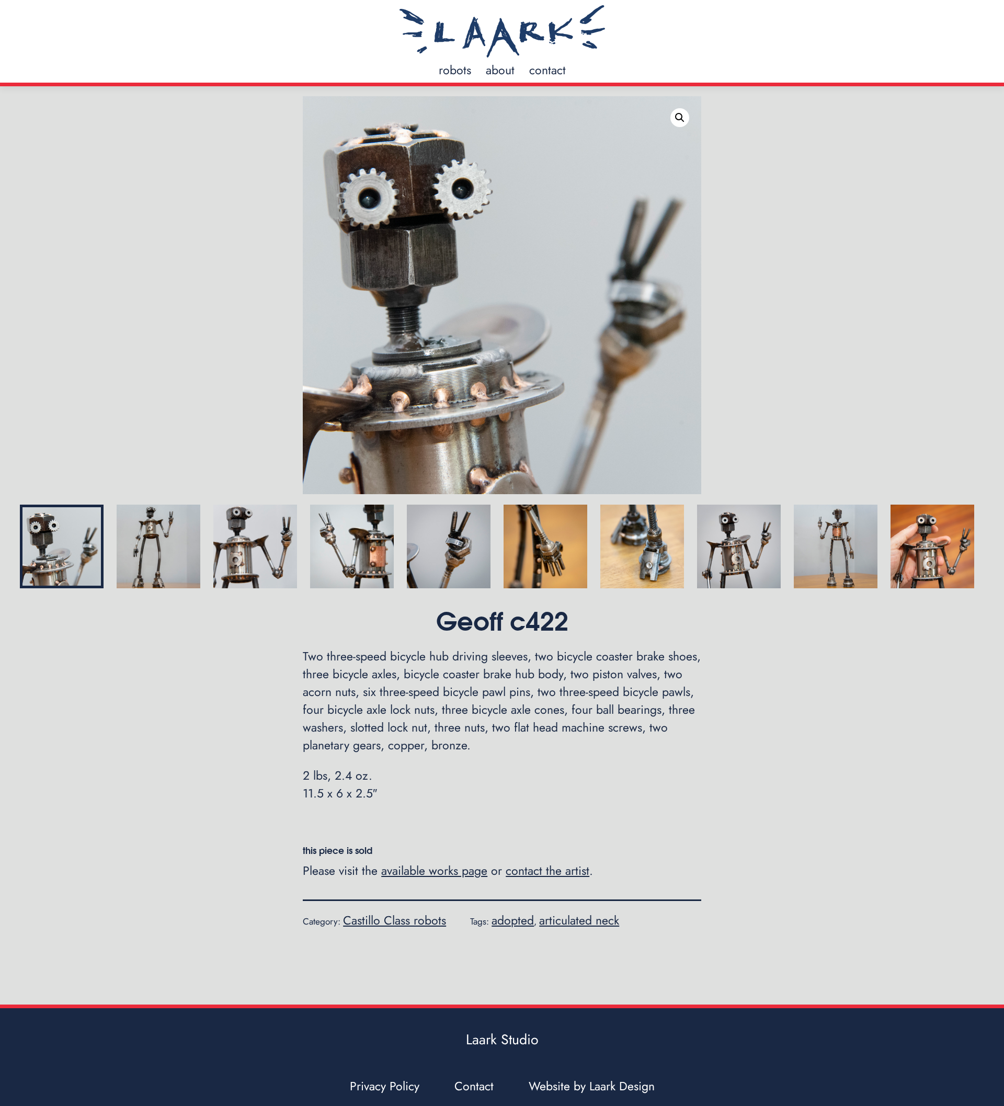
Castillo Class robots (394, 920)
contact (547, 70)
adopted (513, 920)
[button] (679, 117)
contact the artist (547, 871)
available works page (434, 871)
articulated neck (579, 920)
